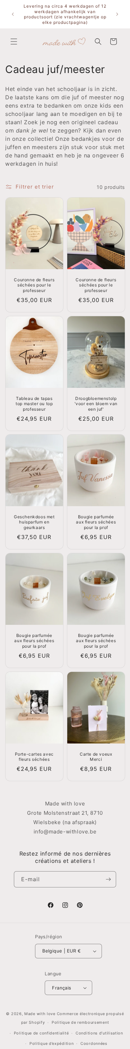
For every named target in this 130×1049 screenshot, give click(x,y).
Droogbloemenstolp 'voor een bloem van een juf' (95, 404)
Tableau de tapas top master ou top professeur (34, 404)
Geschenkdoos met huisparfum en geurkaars (34, 522)
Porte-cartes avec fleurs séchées (34, 756)
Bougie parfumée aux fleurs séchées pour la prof (96, 522)
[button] (13, 41)
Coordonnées (93, 1043)
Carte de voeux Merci (96, 756)
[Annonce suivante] (117, 14)
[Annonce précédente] (12, 14)
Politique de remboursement (80, 1022)
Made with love (39, 1013)
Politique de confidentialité (41, 1033)
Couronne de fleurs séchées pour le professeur (34, 285)
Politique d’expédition (51, 1043)
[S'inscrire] (108, 879)
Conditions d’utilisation (99, 1033)
